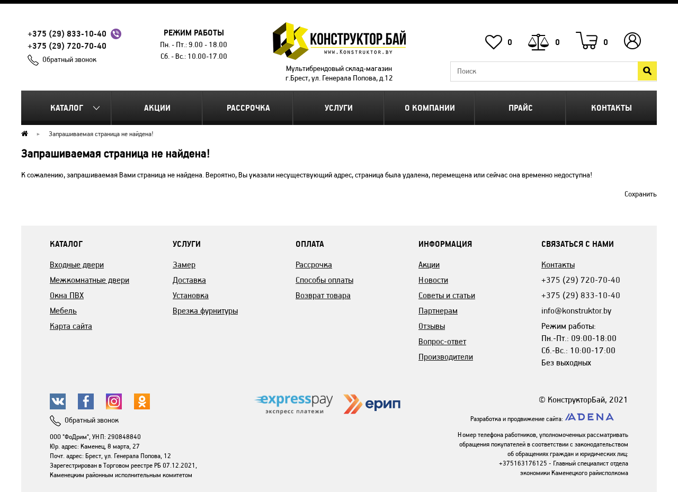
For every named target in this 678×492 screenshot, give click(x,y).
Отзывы (431, 326)
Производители (445, 357)
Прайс (520, 108)
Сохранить (641, 194)
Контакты (611, 108)
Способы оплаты (324, 280)
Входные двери (77, 265)
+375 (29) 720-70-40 (67, 46)
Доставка (189, 280)
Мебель (63, 311)
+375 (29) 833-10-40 (67, 34)
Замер (184, 265)
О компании (430, 108)
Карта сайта (71, 326)
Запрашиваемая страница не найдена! (101, 134)
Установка (191, 295)
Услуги (339, 108)
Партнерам (438, 311)
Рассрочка (248, 108)
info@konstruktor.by (576, 311)
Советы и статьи (446, 295)
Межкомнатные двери (89, 280)
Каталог (66, 108)
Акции (157, 108)
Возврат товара (323, 295)
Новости (433, 280)
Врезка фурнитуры (205, 311)
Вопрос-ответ (442, 341)
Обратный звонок (69, 59)
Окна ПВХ (67, 295)
